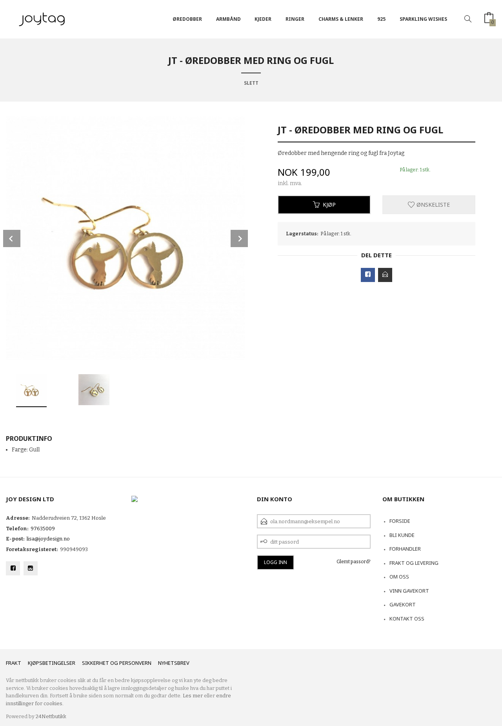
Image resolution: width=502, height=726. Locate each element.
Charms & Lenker (340, 19)
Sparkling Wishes (423, 19)
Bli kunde (402, 535)
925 (381, 19)
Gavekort (402, 604)
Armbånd (228, 19)
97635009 (43, 528)
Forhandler (405, 548)
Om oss (399, 576)
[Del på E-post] (385, 275)
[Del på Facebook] (368, 275)
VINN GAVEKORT (409, 590)
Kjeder (263, 19)
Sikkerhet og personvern (116, 662)
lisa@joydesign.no (48, 539)
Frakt (13, 662)
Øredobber (187, 19)
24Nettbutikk (51, 716)
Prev (11, 238)
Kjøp (329, 204)
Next (239, 238)
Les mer (193, 696)
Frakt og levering (413, 562)
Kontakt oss (406, 618)
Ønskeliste (432, 204)
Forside (399, 520)
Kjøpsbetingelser (51, 662)
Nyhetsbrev (173, 662)
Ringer (295, 19)
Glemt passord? (353, 561)
